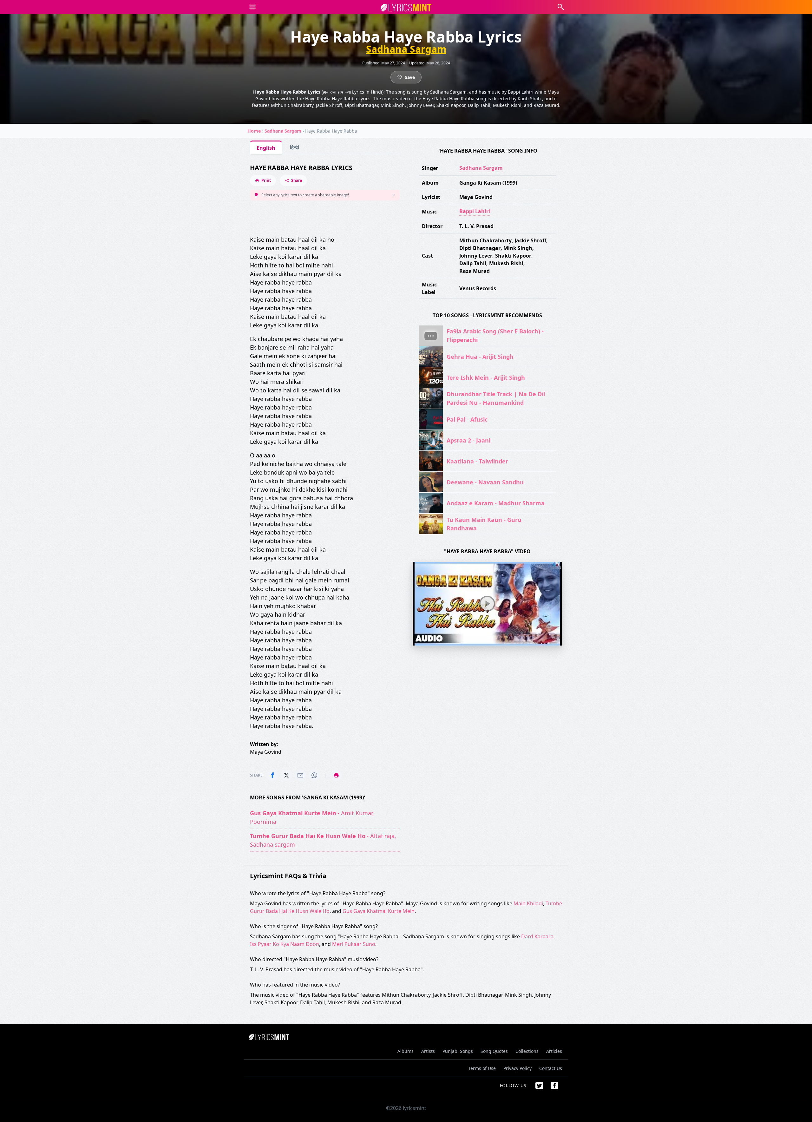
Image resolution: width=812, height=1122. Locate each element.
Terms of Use (482, 1068)
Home (254, 131)
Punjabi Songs (457, 1051)
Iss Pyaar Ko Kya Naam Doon (284, 944)
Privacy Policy (517, 1068)
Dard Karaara (537, 936)
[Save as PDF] (336, 775)
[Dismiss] (393, 195)
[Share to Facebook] (272, 775)
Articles (554, 1051)
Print (266, 180)
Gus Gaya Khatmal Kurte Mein (379, 911)
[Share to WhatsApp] (314, 775)
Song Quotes (494, 1051)
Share (296, 180)
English (266, 147)
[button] (252, 7)
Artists (428, 1051)
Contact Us (550, 1068)
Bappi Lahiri (474, 211)
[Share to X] (286, 775)
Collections (527, 1051)
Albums (405, 1051)
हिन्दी (294, 147)
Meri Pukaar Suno (353, 944)
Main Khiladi (528, 903)
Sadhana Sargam (406, 49)
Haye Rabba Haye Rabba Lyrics (301, 167)
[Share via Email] (300, 775)
